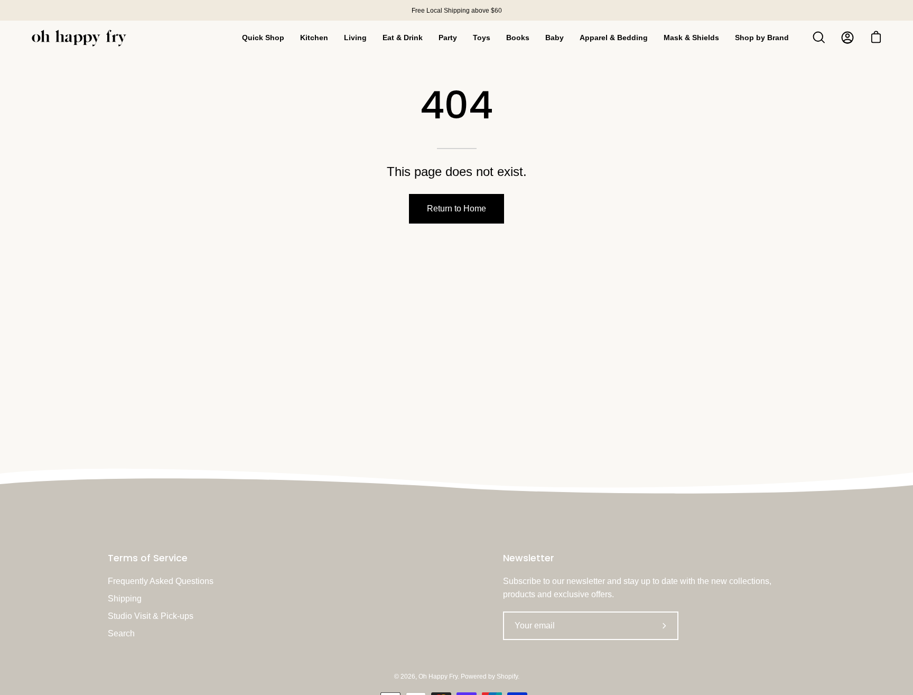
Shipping (125, 598)
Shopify (507, 676)
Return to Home (456, 208)
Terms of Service (148, 558)
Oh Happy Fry (438, 676)
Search (121, 633)
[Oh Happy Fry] (79, 38)
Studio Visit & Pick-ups (150, 615)
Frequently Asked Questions (160, 581)
